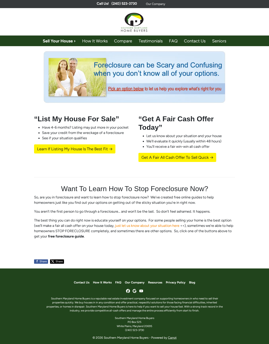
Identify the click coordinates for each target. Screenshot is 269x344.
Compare (123, 40)
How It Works (95, 40)
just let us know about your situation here (147, 225)
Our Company (155, 4)
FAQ (173, 40)
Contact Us (195, 40)
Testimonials (151, 40)
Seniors (219, 40)
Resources (155, 282)
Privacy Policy (176, 282)
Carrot (172, 337)
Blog (192, 282)
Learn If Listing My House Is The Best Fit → (75, 149)
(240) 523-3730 (134, 330)
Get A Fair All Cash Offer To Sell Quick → (177, 157)
